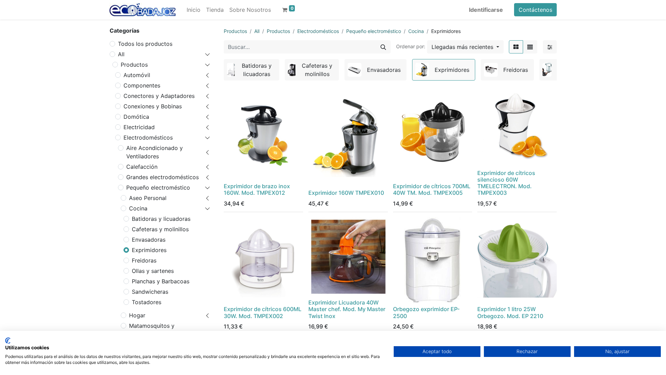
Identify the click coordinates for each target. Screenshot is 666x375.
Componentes (141, 85)
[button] (465, 46)
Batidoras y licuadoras (161, 218)
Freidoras (144, 260)
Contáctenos (535, 9)
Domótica (136, 116)
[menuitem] (193, 10)
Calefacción (141, 166)
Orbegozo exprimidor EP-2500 (426, 312)
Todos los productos (145, 43)
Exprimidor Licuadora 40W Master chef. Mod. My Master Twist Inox (346, 309)
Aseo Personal (147, 197)
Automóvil (136, 75)
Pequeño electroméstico (158, 187)
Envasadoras (148, 239)
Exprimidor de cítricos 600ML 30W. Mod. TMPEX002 (262, 312)
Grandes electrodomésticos (162, 177)
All (121, 54)
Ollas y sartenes (153, 270)
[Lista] (530, 46)
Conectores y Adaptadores (159, 95)
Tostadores (146, 302)
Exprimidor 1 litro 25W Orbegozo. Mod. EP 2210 (510, 312)
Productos (134, 64)
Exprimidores (149, 250)
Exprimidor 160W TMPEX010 (346, 192)
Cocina (138, 208)
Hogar (137, 315)
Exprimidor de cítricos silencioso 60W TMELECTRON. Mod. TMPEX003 (506, 183)
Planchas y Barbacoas (160, 281)
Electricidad (139, 127)
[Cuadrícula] (516, 46)
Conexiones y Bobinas (152, 106)
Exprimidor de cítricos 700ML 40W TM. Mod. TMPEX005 (431, 189)
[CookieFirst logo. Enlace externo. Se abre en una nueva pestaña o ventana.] (7, 341)
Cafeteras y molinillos (160, 229)
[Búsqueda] (383, 46)
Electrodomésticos (148, 137)
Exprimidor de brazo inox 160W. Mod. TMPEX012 (257, 189)
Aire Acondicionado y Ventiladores (154, 152)
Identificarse (486, 9)
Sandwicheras (150, 291)
